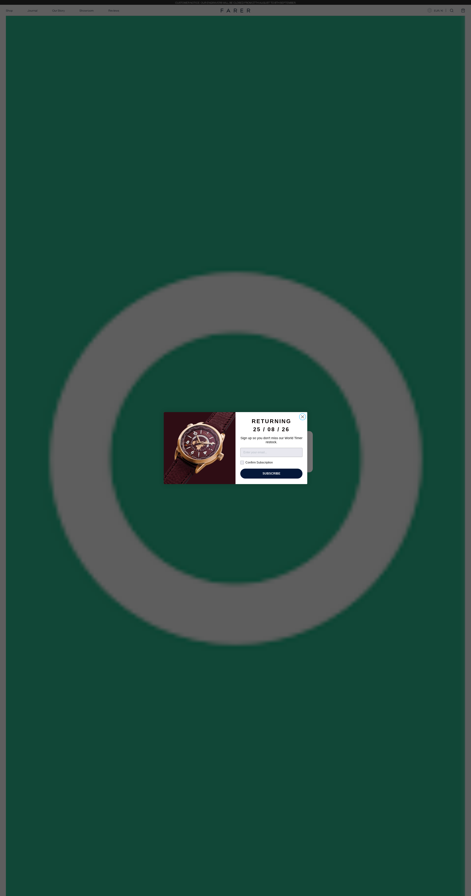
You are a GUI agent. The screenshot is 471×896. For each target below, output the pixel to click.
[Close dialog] (302, 417)
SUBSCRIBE (271, 473)
